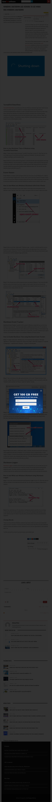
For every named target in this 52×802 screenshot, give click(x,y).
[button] (41, 390)
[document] (26, 401)
